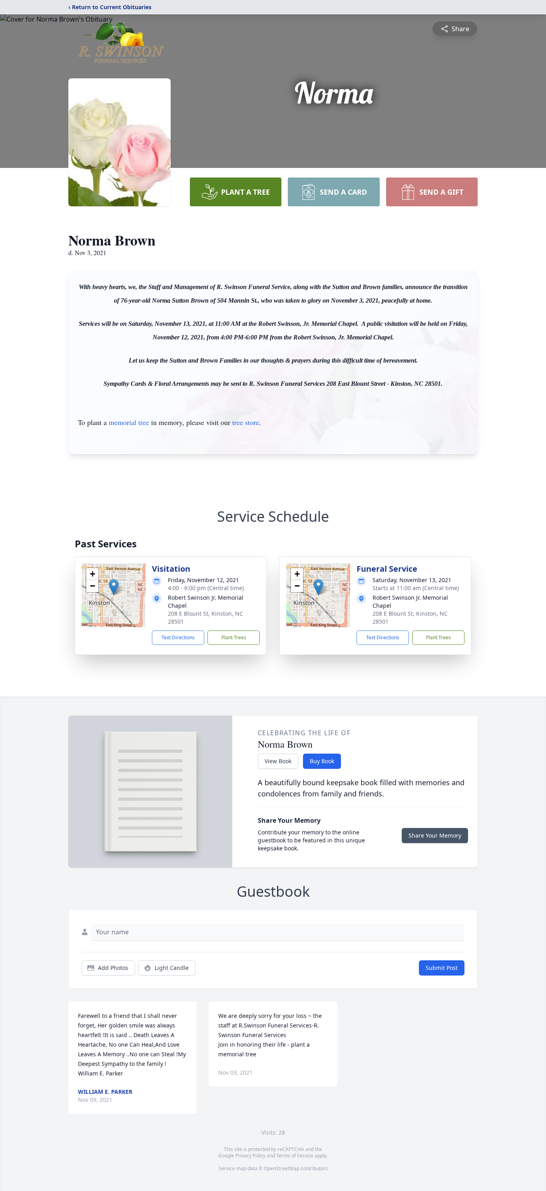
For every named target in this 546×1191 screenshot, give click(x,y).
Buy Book (322, 761)
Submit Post (442, 968)
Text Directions (178, 637)
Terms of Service (294, 1155)
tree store (245, 422)
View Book (278, 761)
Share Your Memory (435, 835)
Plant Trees (233, 637)
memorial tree (129, 422)
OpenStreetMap (281, 1168)
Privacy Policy (250, 1155)
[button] (114, 587)
